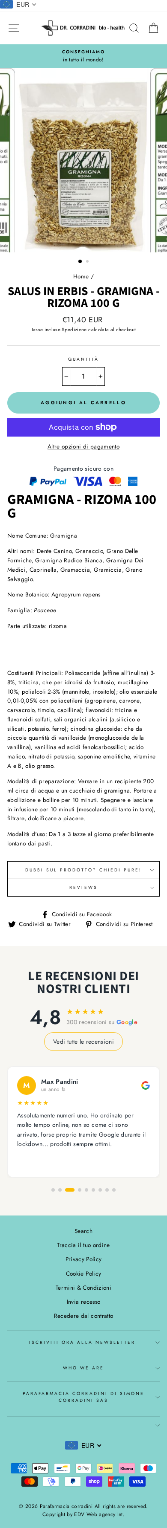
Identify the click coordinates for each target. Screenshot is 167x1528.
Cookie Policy (83, 1273)
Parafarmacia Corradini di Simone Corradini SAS (84, 1397)
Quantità (83, 359)
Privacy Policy (84, 1259)
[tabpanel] (83, 160)
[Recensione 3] (70, 1190)
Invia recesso (83, 1301)
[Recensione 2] (60, 1190)
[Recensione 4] (79, 1190)
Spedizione (74, 329)
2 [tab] (88, 262)
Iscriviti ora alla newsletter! (83, 1342)
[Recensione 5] (86, 1190)
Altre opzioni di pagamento (83, 446)
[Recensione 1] (53, 1190)
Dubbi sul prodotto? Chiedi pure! (83, 870)
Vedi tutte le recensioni (83, 1041)
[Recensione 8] (107, 1190)
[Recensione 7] (100, 1190)
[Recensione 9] (114, 1190)
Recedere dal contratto (83, 1315)
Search (83, 1231)
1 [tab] (80, 262)
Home (81, 276)
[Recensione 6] (93, 1190)
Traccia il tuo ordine (83, 1245)
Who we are (83, 1368)
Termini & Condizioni (83, 1287)
